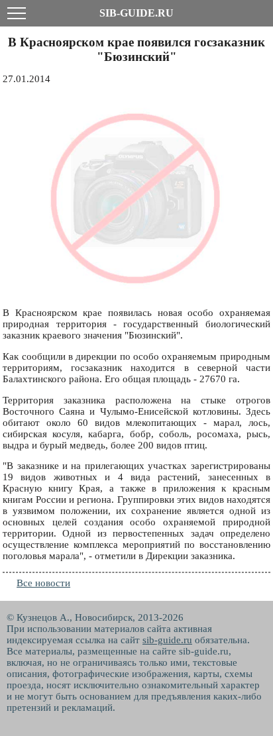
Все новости (43, 583)
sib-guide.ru (167, 640)
